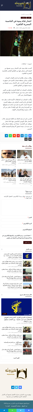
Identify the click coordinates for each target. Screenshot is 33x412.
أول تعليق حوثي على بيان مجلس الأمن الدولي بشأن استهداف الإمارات (26, 180)
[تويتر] (26, 135)
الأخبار (22, 14)
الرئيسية (27, 14)
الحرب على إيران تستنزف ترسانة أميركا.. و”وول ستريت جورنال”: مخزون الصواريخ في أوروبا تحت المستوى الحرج (12, 285)
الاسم (30, 217)
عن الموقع (24, 406)
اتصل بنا (8, 406)
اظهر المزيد (16, 358)
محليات (23, 17)
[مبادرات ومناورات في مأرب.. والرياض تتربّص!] (8, 173)
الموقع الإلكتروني (27, 229)
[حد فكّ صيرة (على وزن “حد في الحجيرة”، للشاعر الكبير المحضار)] (8, 154)
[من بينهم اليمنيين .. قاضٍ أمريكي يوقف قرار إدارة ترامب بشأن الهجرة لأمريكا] (27, 279)
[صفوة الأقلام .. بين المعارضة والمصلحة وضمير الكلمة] (27, 344)
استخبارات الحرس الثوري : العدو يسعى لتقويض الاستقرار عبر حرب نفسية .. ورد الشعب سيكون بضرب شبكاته (12, 255)
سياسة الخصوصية (16, 406)
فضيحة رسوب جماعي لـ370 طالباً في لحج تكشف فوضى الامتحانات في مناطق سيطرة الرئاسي (12, 263)
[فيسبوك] (30, 135)
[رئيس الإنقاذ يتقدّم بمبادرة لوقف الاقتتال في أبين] (24, 154)
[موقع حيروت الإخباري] (23, 5)
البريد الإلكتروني (27, 223)
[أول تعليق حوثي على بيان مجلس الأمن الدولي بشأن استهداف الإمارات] (24, 173)
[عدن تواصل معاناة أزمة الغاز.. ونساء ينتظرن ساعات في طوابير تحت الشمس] (27, 271)
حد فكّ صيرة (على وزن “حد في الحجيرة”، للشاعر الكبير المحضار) (8, 161)
